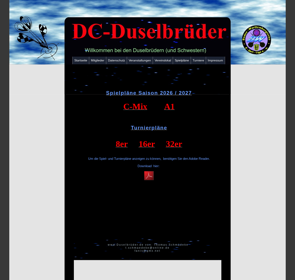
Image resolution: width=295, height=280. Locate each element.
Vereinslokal (163, 60)
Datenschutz (116, 60)
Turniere (198, 60)
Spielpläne (182, 60)
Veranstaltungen (140, 60)
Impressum (215, 60)
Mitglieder (97, 60)
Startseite (80, 60)
